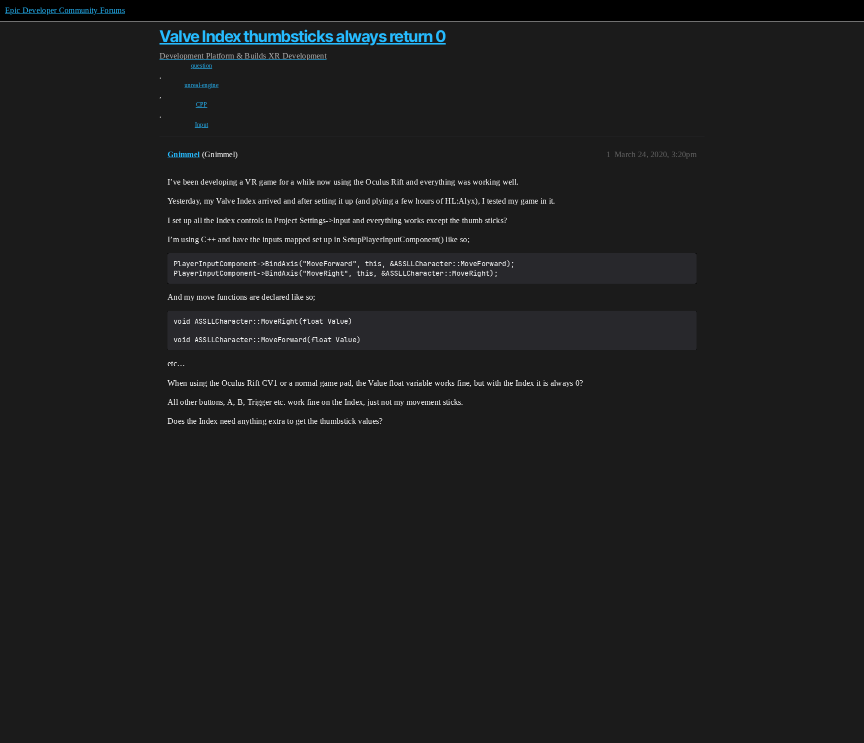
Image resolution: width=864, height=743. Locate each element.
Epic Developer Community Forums (65, 10)
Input (201, 124)
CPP (202, 104)
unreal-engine (201, 85)
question (201, 65)
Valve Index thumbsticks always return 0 (303, 36)
